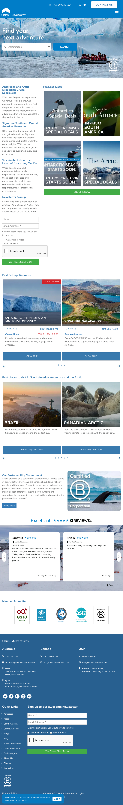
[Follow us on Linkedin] (17, 696)
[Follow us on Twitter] (5, 696)
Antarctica (8, 713)
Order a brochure (12, 748)
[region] (61, 556)
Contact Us (9, 768)
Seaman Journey (14, 334)
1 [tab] (58, 365)
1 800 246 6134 (63, 4)
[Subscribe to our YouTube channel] (29, 696)
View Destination (32, 449)
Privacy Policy (10, 793)
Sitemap (7, 763)
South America (10, 243)
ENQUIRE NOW (82, 191)
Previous (4, 366)
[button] (4, 556)
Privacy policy (21, 800)
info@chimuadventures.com (95, 662)
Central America (11, 728)
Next (119, 366)
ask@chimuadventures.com (56, 662)
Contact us (104, 4)
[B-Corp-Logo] (7, 782)
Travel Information (12, 743)
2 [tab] (61, 365)
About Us (8, 758)
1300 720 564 (11, 656)
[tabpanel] (32, 320)
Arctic (6, 718)
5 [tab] (67, 458)
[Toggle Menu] (116, 13)
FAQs (6, 733)
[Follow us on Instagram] (23, 696)
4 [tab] (64, 458)
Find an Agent (10, 753)
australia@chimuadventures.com (20, 662)
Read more (9, 505)
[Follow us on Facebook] (11, 696)
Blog (6, 738)
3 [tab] (64, 365)
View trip (32, 356)
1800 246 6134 (51, 656)
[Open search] (48, 5)
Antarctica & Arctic (15, 239)
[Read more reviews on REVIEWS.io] (81, 520)
